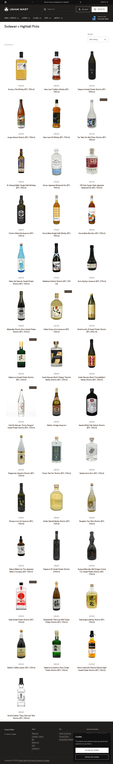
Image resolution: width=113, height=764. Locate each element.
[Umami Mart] (16, 9)
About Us (35, 733)
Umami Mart (22, 760)
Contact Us (35, 748)
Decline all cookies (92, 757)
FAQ (33, 745)
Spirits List (35, 742)
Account (85, 9)
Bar (33, 739)
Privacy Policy (64, 736)
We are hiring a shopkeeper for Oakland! (56, 2)
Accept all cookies (92, 750)
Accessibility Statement (67, 739)
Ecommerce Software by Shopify (38, 760)
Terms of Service (65, 733)
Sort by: (90, 34)
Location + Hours (37, 736)
